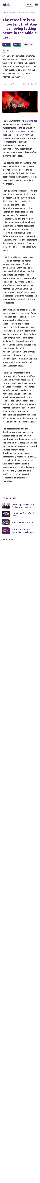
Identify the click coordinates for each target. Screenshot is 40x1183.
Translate (17, 44)
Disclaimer (5, 50)
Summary (6, 44)
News (4, 12)
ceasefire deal (31, 121)
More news (7, 539)
